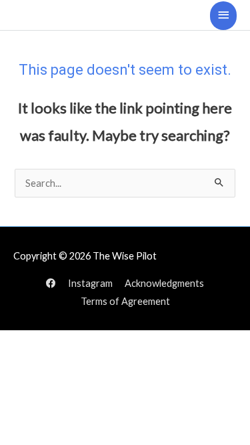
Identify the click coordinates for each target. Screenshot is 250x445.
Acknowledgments (164, 283)
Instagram (90, 283)
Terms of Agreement (125, 301)
